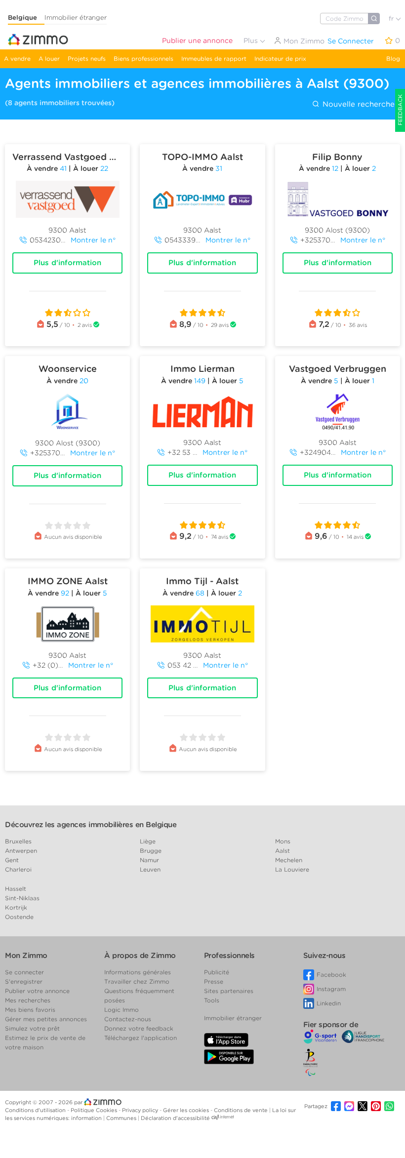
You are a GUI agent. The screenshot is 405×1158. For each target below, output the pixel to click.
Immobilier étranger (75, 17)
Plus (251, 40)
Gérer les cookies (186, 1110)
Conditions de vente (241, 1110)
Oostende (19, 916)
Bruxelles (18, 841)
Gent (12, 860)
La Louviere (292, 869)
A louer (49, 58)
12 (335, 168)
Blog (393, 58)
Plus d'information (67, 262)
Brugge (151, 850)
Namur (149, 860)
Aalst (282, 850)
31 (218, 168)
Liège (148, 841)
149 (199, 381)
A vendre (17, 58)
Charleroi (18, 869)
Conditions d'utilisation (36, 1110)
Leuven (150, 869)
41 (63, 168)
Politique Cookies (95, 1110)
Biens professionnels (143, 58)
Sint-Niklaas (22, 898)
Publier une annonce (197, 40)
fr (392, 18)
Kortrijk (16, 907)
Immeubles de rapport (213, 58)
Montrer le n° (93, 240)
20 (84, 381)
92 (65, 593)
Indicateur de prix (280, 58)
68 (200, 593)
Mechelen (288, 860)
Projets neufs (87, 58)
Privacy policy (141, 1110)
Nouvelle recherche (357, 104)
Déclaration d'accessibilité (175, 1118)
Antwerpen (21, 850)
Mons (282, 841)
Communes (122, 1118)
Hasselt (15, 888)
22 (104, 168)
